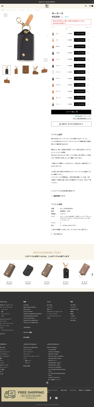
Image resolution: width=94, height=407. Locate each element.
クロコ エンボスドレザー (6, 319)
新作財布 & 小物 (74, 309)
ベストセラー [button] (27, 327)
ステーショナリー (4, 367)
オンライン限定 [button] (28, 332)
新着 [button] (25, 302)
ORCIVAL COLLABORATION (31, 322)
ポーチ (1, 371)
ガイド (25, 358)
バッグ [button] (49, 302)
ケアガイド (27, 363)
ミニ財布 (72, 316)
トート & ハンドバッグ (52, 313)
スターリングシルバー (29, 351)
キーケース (30, 10)
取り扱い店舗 (27, 366)
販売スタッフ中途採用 (84, 390)
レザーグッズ (27, 354)
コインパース (73, 318)
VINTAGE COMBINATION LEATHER (32, 313)
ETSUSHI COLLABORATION (31, 347)
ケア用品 (2, 369)
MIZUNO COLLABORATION (31, 320)
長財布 (72, 311)
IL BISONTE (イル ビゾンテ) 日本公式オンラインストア (47, 6)
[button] (47, 35)
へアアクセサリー (4, 354)
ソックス (2, 362)
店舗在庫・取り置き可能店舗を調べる (72, 124)
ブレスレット (3, 349)
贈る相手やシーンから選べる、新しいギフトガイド (47, 3)
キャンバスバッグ (5, 314)
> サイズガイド (56, 234)
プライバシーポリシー (52, 390)
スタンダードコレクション (6, 307)
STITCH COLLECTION (29, 318)
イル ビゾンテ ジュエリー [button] (30, 344)
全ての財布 (73, 320)
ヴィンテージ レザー (5, 325)
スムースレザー (3, 321)
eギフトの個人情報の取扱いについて (82, 118)
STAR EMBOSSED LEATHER (31, 316)
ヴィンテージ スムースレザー (7, 323)
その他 (48, 318)
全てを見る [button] (26, 337)
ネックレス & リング (5, 351)
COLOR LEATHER (28, 311)
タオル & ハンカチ (4, 365)
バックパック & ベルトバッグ (54, 316)
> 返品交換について (58, 196)
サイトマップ (73, 390)
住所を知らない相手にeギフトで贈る (71, 112)
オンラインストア (11, 10)
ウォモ (1, 328)
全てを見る (26, 305)
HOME (2, 10)
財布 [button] (71, 302)
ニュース (2, 333)
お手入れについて (52, 360)
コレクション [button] (3, 302)
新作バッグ (49, 309)
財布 (2, 311)
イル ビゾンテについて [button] (53, 344)
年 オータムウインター (6, 305)
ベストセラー (21, 10)
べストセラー (73, 307)
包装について (28, 360)
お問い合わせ (64, 390)
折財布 (72, 313)
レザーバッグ (4, 309)
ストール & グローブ (4, 356)
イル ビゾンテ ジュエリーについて (31, 356)
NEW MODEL (27, 309)
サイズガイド (75, 229)
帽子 (1, 358)
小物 (2, 316)
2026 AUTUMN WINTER (30, 307)
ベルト (1, 360)
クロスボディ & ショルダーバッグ (55, 311)
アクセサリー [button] (3, 344)
